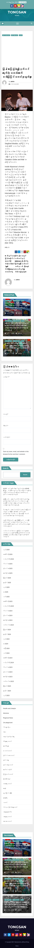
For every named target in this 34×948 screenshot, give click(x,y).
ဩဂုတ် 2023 (7, 686)
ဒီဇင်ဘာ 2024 (7, 611)
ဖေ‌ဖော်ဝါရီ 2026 (7, 554)
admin (12, 81)
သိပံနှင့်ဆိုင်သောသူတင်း (10, 807)
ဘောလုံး (4, 788)
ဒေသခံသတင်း (7, 751)
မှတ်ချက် (6, 377)
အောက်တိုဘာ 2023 (7, 676)
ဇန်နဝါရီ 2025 (8, 606)
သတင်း (20, 35)
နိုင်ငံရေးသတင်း (15, 35)
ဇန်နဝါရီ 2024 (8, 662)
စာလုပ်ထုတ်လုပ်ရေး (8, 736)
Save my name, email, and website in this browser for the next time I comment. (16, 453)
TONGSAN (17, 12)
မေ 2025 (5, 592)
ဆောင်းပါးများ (6, 746)
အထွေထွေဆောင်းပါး (7, 812)
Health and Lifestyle (9, 708)
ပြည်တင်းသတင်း (16, 300)
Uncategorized (7, 722)
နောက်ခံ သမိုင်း (7, 769)
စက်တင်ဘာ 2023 (8, 681)
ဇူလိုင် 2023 (7, 691)
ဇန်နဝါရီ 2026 (8, 559)
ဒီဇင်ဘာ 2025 (7, 564)
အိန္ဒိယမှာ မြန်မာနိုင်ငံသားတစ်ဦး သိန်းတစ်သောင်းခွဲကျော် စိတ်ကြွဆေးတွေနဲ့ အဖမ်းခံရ (10, 264)
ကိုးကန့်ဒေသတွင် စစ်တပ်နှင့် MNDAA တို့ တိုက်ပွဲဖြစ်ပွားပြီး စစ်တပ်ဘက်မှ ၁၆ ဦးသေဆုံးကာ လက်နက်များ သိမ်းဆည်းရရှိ (22, 264)
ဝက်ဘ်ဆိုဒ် (6, 437)
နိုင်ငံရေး (6, 760)
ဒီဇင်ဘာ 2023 (7, 667)
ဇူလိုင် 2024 (7, 634)
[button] (31, 23)
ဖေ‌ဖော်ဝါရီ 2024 (7, 658)
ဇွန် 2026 (6, 549)
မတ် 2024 (6, 653)
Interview (6, 713)
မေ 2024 (5, 644)
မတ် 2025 (6, 596)
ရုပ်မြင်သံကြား (7, 793)
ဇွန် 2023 (6, 695)
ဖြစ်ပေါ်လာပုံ (6, 779)
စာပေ (4, 732)
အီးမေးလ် (5, 426)
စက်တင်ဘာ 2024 (8, 625)
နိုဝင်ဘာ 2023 (7, 672)
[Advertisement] (17, 51)
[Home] (2, 23)
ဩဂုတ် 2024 (7, 629)
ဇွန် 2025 (6, 587)
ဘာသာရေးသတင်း (7, 783)
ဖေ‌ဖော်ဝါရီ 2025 (7, 601)
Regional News (8, 718)
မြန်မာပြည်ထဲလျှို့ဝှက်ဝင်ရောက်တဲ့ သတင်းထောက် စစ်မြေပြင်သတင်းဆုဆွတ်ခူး (17, 73)
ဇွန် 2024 (6, 639)
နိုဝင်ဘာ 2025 (7, 568)
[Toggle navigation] (17, 23)
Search (5, 468)
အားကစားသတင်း (7, 821)
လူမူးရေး (5, 798)
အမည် (5, 414)
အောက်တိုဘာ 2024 (7, 620)
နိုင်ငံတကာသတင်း (6, 35)
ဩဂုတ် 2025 (7, 578)
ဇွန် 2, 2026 (10, 333)
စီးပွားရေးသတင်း (7, 741)
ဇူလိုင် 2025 (7, 582)
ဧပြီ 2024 (6, 648)
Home (17, 946)
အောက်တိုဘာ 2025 (7, 573)
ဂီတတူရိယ (6, 727)
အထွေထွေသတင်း (7, 816)
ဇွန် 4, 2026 (10, 313)
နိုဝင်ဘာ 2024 (7, 615)
